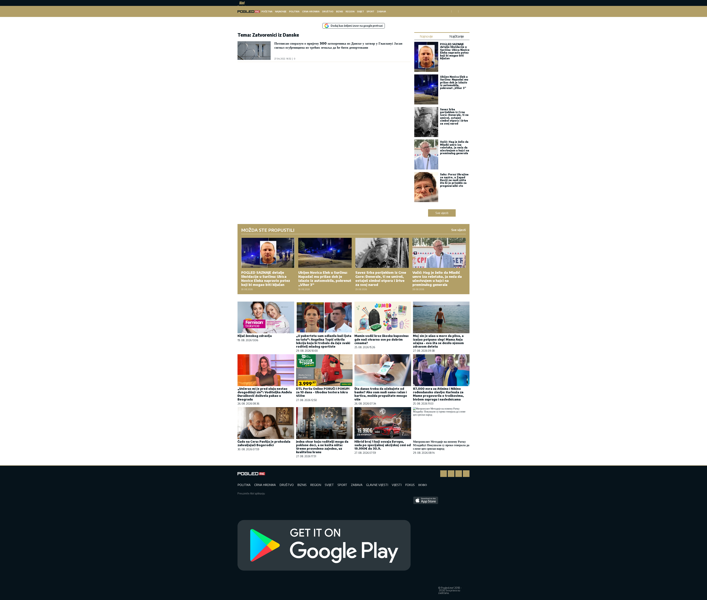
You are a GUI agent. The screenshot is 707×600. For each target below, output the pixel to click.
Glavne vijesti (377, 485)
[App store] (425, 545)
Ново (422, 485)
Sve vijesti (441, 213)
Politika (294, 11)
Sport (370, 11)
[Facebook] (443, 473)
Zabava (381, 11)
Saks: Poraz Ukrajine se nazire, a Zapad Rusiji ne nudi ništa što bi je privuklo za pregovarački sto (454, 180)
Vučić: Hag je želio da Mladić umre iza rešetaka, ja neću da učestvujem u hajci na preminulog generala (454, 147)
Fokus (410, 485)
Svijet (360, 11)
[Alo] (241, 2)
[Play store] (324, 545)
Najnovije (280, 11)
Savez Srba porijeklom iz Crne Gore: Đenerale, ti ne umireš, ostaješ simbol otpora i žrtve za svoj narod (454, 116)
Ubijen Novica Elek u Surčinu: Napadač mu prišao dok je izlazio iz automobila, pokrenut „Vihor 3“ (454, 82)
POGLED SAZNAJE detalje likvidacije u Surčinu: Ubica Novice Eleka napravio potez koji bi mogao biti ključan (454, 51)
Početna (266, 11)
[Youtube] (466, 473)
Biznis (339, 11)
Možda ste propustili (267, 230)
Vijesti (397, 485)
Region (350, 11)
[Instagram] (451, 473)
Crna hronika (311, 11)
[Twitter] (458, 473)
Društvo (327, 11)
